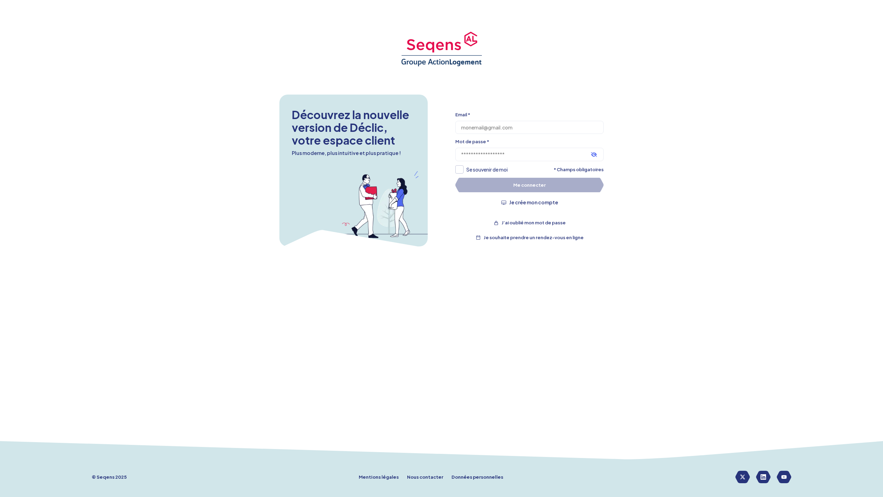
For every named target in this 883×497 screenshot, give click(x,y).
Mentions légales (379, 477)
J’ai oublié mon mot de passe (534, 222)
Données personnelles (477, 477)
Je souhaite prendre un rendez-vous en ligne (534, 237)
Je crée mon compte (533, 202)
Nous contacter (425, 477)
